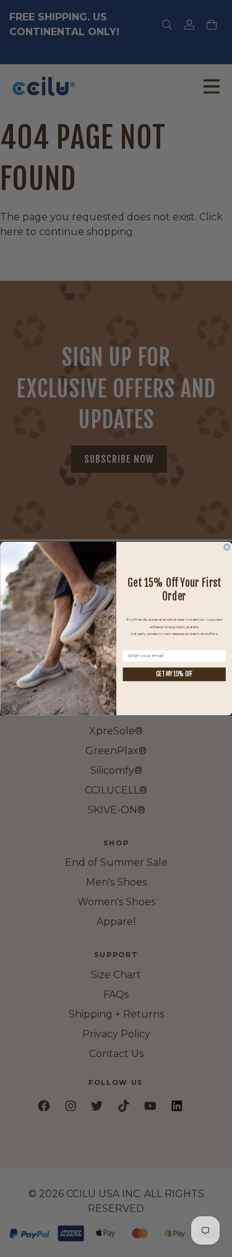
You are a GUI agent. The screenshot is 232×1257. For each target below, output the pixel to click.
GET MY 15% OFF (174, 674)
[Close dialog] (227, 547)
